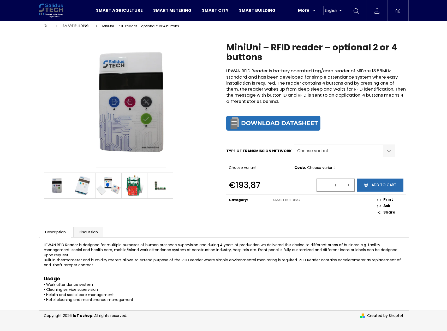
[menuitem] (119, 10)
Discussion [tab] (88, 232)
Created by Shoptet (385, 315)
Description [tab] (55, 232)
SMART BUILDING (286, 199)
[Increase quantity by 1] (348, 185)
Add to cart (384, 184)
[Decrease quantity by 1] (323, 185)
